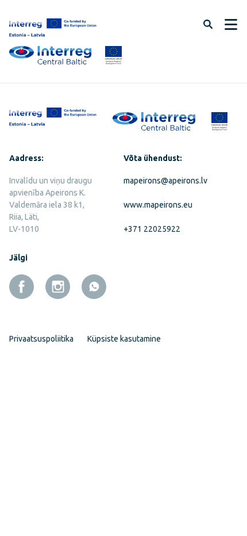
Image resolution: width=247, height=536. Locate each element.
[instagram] (57, 286)
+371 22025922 (152, 228)
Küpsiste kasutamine (124, 338)
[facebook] (21, 286)
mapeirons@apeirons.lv (165, 180)
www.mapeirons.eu (158, 204)
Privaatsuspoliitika (41, 338)
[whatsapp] (94, 286)
